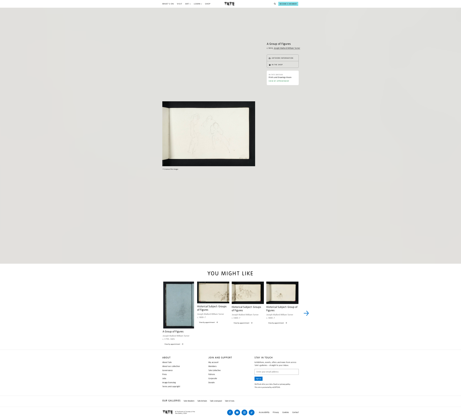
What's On (168, 4)
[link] (170, 246)
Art (187, 4)
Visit (179, 4)
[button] (274, 3)
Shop (207, 4)
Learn (197, 4)
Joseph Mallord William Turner (287, 48)
